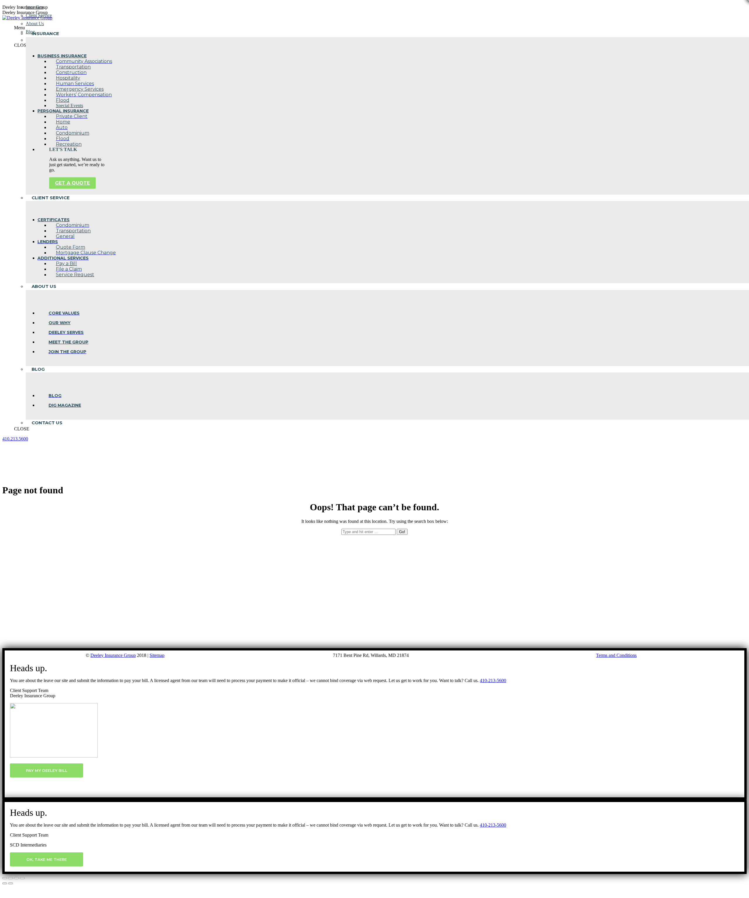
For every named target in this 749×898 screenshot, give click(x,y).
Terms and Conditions (616, 655)
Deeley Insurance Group (113, 655)
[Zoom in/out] (22, 878)
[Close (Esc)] (4, 878)
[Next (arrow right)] (10, 883)
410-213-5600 (493, 680)
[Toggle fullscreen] (16, 878)
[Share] (10, 878)
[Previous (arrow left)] (4, 883)
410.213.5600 (15, 438)
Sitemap (157, 655)
